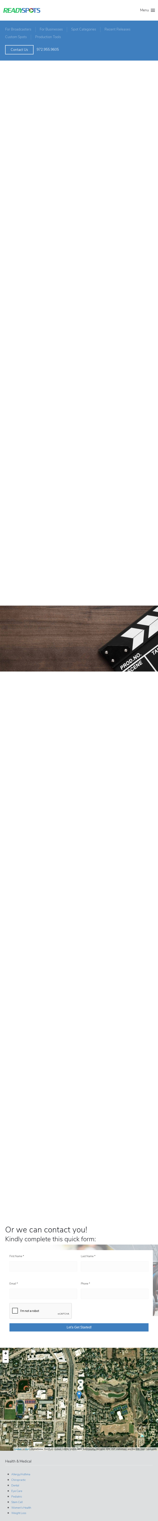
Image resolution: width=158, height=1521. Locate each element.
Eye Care (16, 1491)
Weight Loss (18, 1513)
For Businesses (51, 29)
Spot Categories (83, 29)
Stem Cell (17, 1502)
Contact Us (19, 49)
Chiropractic (18, 1480)
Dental (15, 1485)
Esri (27, 1449)
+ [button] (5, 1353)
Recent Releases (117, 29)
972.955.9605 (48, 49)
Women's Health (21, 1508)
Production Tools (48, 37)
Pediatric (16, 1497)
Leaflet (17, 1449)
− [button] (5, 1359)
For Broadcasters (18, 29)
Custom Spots (16, 37)
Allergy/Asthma (20, 1474)
